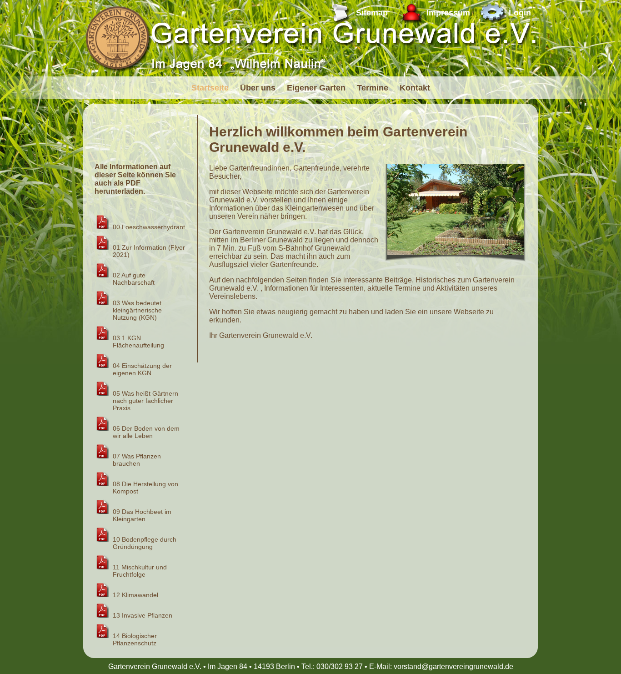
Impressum (448, 12)
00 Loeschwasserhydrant (149, 227)
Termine (372, 87)
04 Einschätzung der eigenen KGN (142, 369)
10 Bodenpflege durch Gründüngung (144, 543)
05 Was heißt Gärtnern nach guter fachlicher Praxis (145, 401)
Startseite (210, 87)
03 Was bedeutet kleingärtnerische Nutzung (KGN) (137, 310)
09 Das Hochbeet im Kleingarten (142, 515)
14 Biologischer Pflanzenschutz (135, 639)
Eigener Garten (316, 87)
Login (520, 12)
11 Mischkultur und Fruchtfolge (140, 570)
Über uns (257, 87)
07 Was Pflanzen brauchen (137, 460)
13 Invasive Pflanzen (142, 615)
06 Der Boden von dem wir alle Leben (146, 432)
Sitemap (372, 12)
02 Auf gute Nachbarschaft (134, 279)
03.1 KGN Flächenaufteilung (138, 341)
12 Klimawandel (135, 595)
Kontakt (415, 87)
